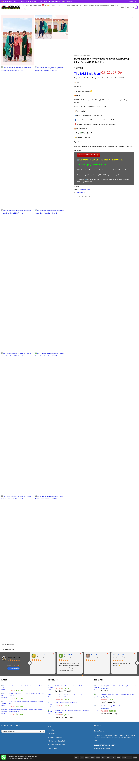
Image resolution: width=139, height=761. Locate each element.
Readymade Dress (85, 55)
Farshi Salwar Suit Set (69, 5)
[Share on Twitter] (82, 196)
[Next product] (132, 17)
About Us (51, 730)
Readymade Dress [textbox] (22, 731)
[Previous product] (135, 17)
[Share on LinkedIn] (89, 196)
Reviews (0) (9, 649)
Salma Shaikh (68, 655)
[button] (133, 1)
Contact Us (51, 733)
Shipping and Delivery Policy (57, 741)
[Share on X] (79, 196)
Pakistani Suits (56, 5)
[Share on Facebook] (76, 196)
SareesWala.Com (13, 657)
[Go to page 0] (82, 675)
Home (76, 55)
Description (9, 645)
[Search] (24, 5)
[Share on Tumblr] (93, 196)
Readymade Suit (81, 192)
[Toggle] (3, 645)
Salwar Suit (113, 5)
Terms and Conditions (55, 737)
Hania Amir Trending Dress (33, 5)
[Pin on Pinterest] (86, 196)
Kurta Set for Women (82, 5)
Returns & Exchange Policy (56, 744)
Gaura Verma (95, 655)
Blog (25, 9)
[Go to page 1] (84, 675)
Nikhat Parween (123, 655)
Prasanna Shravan (43, 655)
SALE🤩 (47, 5)
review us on (13, 668)
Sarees (91, 5)
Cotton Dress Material (101, 5)
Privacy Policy (52, 748)
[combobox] (23, 731)
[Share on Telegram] (96, 196)
